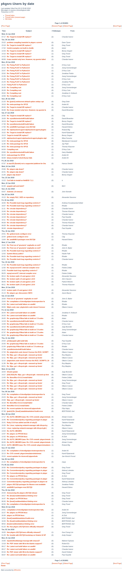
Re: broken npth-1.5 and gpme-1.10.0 (21, 276)
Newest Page (57, 26)
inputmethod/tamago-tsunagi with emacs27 (23, 541)
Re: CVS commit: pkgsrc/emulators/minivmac (24, 453)
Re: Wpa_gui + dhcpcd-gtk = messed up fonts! (24, 355)
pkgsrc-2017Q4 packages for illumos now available (26, 484)
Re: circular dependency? (17, 208)
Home (3, 565)
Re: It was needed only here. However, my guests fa (26, 110)
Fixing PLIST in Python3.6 (17, 85)
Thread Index (10, 15)
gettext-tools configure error (17, 237)
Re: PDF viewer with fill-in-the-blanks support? (24, 543)
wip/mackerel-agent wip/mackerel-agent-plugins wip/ (27, 138)
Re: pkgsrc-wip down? (15, 169)
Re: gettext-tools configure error (19, 234)
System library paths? (15, 253)
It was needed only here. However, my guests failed (26, 59)
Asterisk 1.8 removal (14, 192)
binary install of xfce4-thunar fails (19, 158)
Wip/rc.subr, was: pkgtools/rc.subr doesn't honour (26, 307)
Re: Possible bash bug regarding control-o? (23, 203)
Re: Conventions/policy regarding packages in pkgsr (27, 420)
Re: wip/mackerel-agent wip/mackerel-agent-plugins (26, 130)
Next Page (117, 26)
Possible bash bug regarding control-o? (22, 270)
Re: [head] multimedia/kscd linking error (22, 496)
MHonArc (17, 570)
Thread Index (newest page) (15, 17)
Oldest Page (67, 26)
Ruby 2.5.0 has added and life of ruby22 (22, 422)
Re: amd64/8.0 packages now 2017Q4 (21, 127)
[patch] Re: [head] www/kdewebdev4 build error (25, 411)
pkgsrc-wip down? (14, 175)
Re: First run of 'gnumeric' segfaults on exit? (24, 245)
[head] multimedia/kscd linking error (20, 524)
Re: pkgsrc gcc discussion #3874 (19, 293)
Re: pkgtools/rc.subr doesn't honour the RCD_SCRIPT (27, 352)
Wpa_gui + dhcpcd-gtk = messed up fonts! (23, 400)
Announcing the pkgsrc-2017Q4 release (22, 493)
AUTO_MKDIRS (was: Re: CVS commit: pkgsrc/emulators (28, 445)
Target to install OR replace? (17, 135)
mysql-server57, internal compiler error (21, 273)
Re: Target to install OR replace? (19, 37)
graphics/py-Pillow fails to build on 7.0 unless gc (25, 346)
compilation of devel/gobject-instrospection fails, (25, 510)
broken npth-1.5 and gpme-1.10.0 (19, 290)
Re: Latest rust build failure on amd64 (21, 304)
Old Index (8, 19)
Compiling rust (12, 149)
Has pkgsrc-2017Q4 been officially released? (24, 532)
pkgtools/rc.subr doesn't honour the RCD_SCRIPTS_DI (28, 360)
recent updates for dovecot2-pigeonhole (22, 456)
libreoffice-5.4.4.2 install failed (18, 406)
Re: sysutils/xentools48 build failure (20, 118)
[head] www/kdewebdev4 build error (20, 518)
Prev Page (5, 26)
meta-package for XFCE (16, 155)
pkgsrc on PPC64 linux (15, 515)
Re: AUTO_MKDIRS (14, 431)
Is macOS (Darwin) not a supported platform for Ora (26, 163)
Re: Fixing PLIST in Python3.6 (18, 65)
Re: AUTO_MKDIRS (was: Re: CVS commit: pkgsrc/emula (28, 417)
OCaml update (12, 372)
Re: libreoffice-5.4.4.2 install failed (19, 377)
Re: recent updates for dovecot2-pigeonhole (24, 408)
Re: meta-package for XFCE (17, 104)
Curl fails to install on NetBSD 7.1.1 (20, 180)
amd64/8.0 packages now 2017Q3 (19, 487)
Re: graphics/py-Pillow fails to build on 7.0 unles (25, 318)
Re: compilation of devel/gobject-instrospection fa (26, 301)
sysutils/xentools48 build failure (19, 349)
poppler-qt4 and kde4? (15, 186)
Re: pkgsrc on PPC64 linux (17, 434)
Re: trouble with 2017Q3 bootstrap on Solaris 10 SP (26, 535)
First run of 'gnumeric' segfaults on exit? (22, 299)
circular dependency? (15, 228)
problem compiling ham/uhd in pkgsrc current (24, 42)
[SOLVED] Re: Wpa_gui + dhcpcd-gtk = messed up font (28, 375)
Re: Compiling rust (14, 87)
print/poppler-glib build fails (17, 341)
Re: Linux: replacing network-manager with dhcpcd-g (27, 425)
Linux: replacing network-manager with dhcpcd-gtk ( (27, 428)
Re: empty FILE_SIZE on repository (20, 197)
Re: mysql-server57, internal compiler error (23, 268)
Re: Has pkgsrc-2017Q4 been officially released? (25, 527)
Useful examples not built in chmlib (20, 48)
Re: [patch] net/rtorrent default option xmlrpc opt (25, 101)
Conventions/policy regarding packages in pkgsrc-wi (27, 482)
